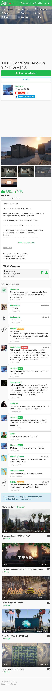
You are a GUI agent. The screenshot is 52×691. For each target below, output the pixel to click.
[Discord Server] (28, 89)
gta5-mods (14, 289)
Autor (20, 368)
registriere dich (9, 499)
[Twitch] (22, 89)
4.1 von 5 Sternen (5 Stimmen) (10, 198)
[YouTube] (19, 89)
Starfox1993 (15, 305)
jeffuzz (12, 433)
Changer (19, 86)
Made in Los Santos (8, 684)
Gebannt (24, 347)
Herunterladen (27, 73)
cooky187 (14, 403)
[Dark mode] (45, 3)
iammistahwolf (16, 382)
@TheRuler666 (16, 371)
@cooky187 (15, 420)
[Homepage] (16, 89)
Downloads (9, 192)
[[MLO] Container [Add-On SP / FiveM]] (26, 151)
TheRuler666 (15, 347)
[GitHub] (25, 89)
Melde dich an (32, 496)
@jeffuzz (13, 448)
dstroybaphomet (17, 456)
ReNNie (13, 328)
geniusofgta (15, 317)
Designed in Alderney (9, 681)
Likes (21, 192)
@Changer (14, 331)
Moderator (20, 329)
